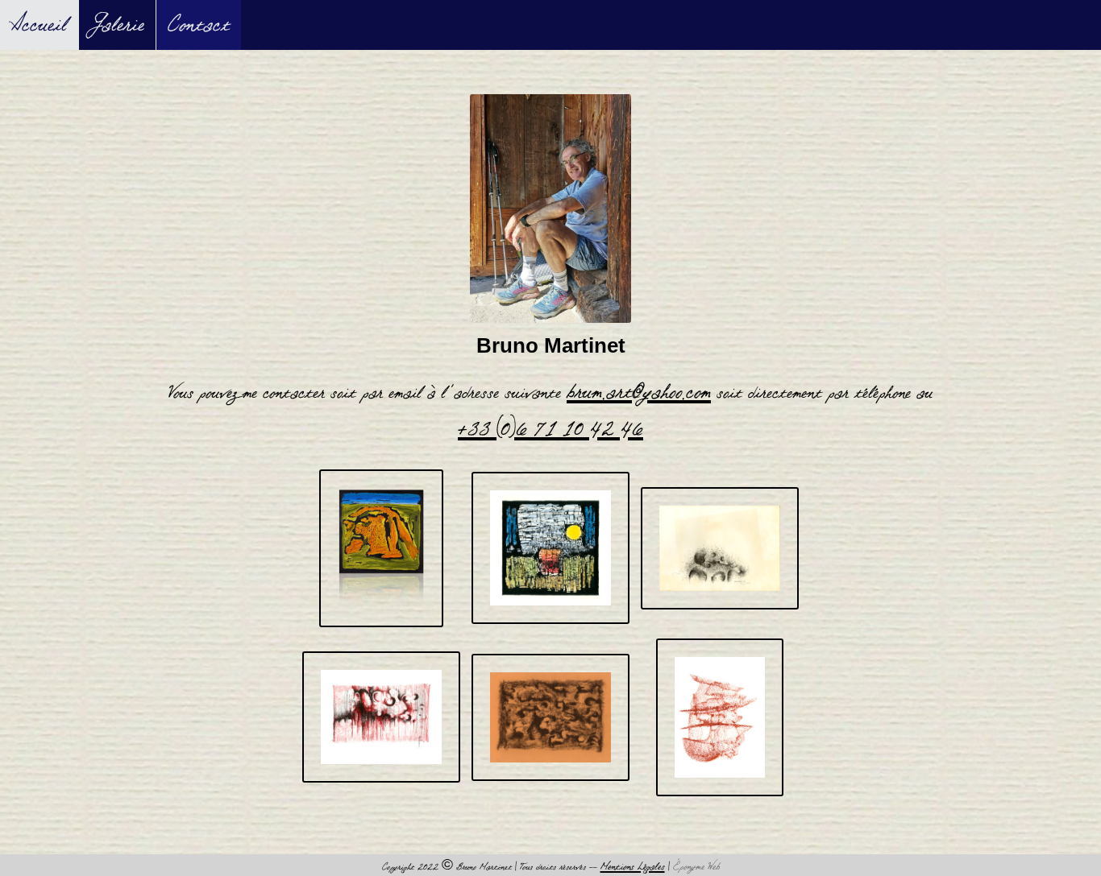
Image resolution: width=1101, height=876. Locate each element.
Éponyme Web (696, 866)
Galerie (117, 25)
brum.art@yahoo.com (639, 392)
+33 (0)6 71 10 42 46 (550, 429)
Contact (199, 25)
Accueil (39, 25)
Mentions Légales (632, 866)
